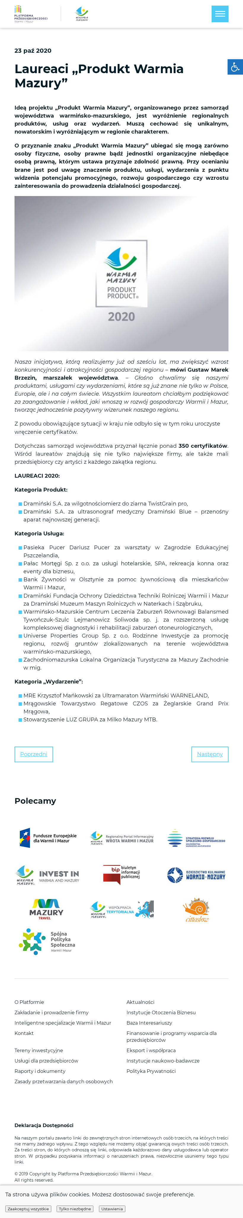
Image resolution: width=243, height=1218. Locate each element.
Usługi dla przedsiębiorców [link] (46, 1061)
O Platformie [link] (29, 1002)
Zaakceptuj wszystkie (28, 1208)
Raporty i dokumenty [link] (40, 1071)
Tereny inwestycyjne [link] (39, 1050)
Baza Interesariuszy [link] (149, 1023)
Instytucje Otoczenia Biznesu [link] (161, 1012)
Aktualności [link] (140, 1002)
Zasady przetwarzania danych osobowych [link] (64, 1081)
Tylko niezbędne (75, 1208)
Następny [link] (210, 754)
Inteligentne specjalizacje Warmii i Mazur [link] (63, 1023)
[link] (235, 67)
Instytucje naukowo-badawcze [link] (163, 1061)
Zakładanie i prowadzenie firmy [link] (52, 1012)
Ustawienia (112, 1208)
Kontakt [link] (24, 1033)
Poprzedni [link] (33, 754)
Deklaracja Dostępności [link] (45, 1125)
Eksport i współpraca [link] (151, 1050)
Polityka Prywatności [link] (151, 1071)
